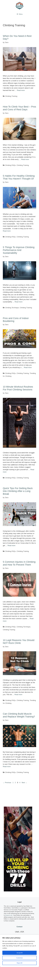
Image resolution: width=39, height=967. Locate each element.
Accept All (19, 953)
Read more (21, 90)
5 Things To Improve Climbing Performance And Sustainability (18, 250)
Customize (19, 958)
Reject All (19, 963)
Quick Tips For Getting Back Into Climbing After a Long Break (18, 491)
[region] (19, 951)
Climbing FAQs (10, 165)
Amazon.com (8, 915)
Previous (7, 782)
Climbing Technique (12, 308)
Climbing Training (11, 96)
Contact (19, 927)
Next (24, 782)
